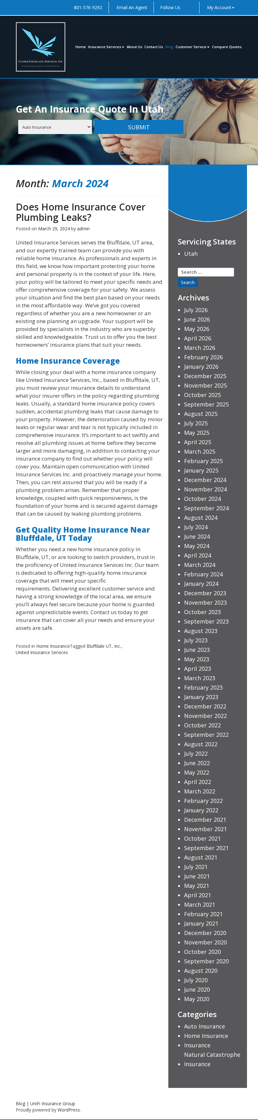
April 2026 (197, 338)
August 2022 (200, 744)
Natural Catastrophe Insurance (212, 1059)
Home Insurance (53, 646)
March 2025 (199, 451)
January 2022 (201, 810)
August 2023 (200, 631)
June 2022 (197, 763)
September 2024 (206, 508)
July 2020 (196, 980)
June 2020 (197, 989)
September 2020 (206, 961)
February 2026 (203, 357)
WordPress (69, 1110)
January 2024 (201, 583)
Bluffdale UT (99, 646)
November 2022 (205, 716)
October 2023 (202, 612)
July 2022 (196, 753)
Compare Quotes (227, 46)
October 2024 (202, 498)
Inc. (117, 646)
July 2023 (196, 640)
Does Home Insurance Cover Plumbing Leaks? (81, 212)
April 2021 (197, 895)
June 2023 (197, 649)
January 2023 (201, 697)
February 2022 (203, 800)
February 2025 (203, 461)
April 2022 (197, 782)
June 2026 (197, 319)
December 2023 (205, 593)
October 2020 (202, 951)
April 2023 (197, 668)
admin (83, 229)
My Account (219, 7)
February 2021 (203, 914)
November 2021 (205, 829)
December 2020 (205, 933)
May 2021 (196, 885)
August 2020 (200, 970)
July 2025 (196, 423)
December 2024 (205, 480)
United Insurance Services (42, 652)
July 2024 (196, 527)
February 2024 (203, 574)
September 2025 (206, 404)
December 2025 (205, 376)
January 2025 (201, 470)
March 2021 (199, 904)
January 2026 (201, 366)
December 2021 (205, 819)
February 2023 (203, 687)
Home (81, 46)
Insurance (197, 1045)
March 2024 (199, 564)
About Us (134, 46)
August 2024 (200, 517)
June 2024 (197, 536)
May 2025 (196, 432)
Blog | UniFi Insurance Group (45, 1103)
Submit (139, 127)
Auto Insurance (204, 1026)
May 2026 (196, 329)
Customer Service (191, 46)
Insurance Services (104, 46)
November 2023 (205, 602)
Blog (169, 46)
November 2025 (205, 385)
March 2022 (199, 791)
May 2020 (196, 999)
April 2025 (197, 442)
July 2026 (196, 310)
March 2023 (199, 678)
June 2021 (197, 876)
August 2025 (200, 413)
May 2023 (196, 659)
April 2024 (197, 555)
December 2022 (205, 706)
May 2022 (196, 772)
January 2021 (201, 923)
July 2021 (196, 867)
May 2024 (196, 546)
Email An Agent (131, 7)
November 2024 (205, 489)
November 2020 (205, 942)
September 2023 (206, 621)
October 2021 (202, 838)
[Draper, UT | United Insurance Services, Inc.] (40, 47)
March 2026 (199, 347)
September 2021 (206, 848)
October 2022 (202, 725)
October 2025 (202, 395)
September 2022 (206, 734)
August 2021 (200, 857)
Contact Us (153, 46)
